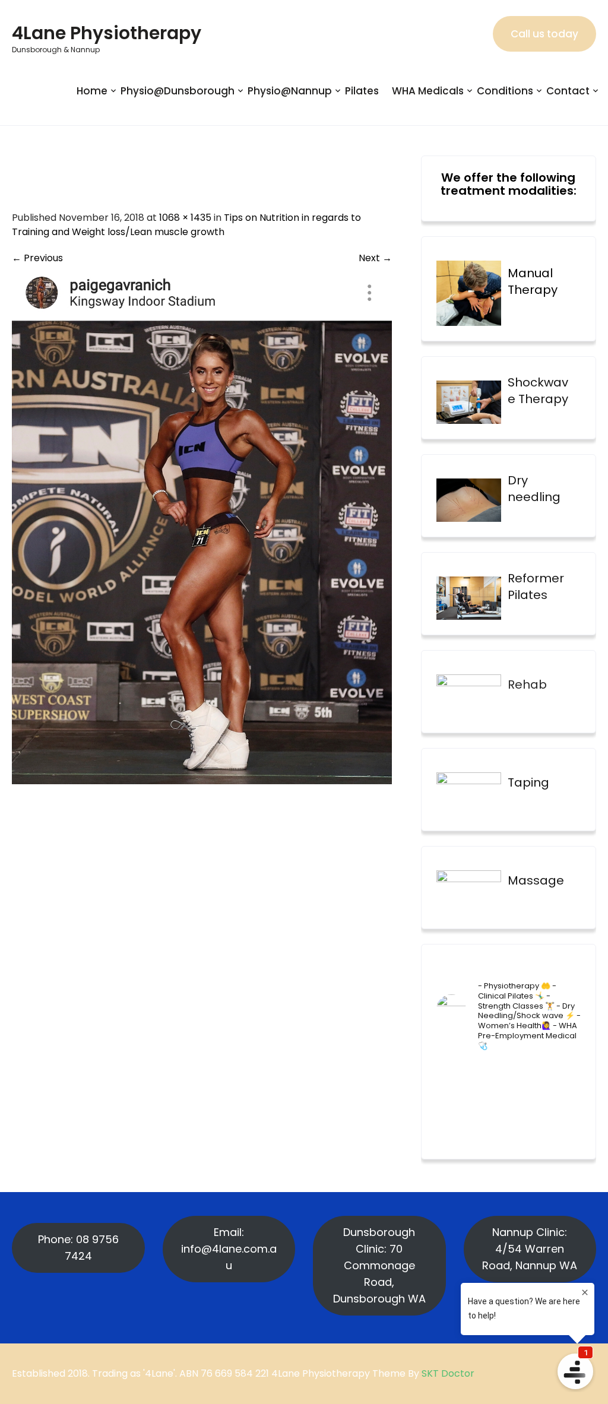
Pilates (362, 91)
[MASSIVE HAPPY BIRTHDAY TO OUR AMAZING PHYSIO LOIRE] (565, 1098)
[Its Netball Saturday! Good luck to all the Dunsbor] (527, 1098)
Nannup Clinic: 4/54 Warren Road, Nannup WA (529, 1249)
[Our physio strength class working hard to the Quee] (489, 1074)
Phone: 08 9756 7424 (78, 1247)
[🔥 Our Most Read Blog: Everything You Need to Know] (489, 1098)
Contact (568, 91)
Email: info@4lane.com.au (229, 1249)
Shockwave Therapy (538, 390)
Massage (536, 880)
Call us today (544, 34)
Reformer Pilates (536, 586)
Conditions (505, 91)
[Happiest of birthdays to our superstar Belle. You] (452, 1074)
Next (375, 258)
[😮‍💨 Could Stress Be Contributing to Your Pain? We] (489, 1122)
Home (92, 91)
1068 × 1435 (185, 217)
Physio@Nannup (290, 91)
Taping (528, 782)
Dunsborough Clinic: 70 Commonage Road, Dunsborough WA (379, 1265)
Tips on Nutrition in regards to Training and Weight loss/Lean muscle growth (186, 225)
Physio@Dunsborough (178, 91)
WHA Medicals (428, 91)
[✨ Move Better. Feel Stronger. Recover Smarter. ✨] (565, 1122)
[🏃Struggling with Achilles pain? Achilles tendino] (452, 1122)
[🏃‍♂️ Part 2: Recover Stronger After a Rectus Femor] (452, 1098)
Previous (37, 258)
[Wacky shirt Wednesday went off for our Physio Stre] (527, 1122)
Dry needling (534, 488)
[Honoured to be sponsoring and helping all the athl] (527, 1074)
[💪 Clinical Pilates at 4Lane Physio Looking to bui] (565, 1074)
